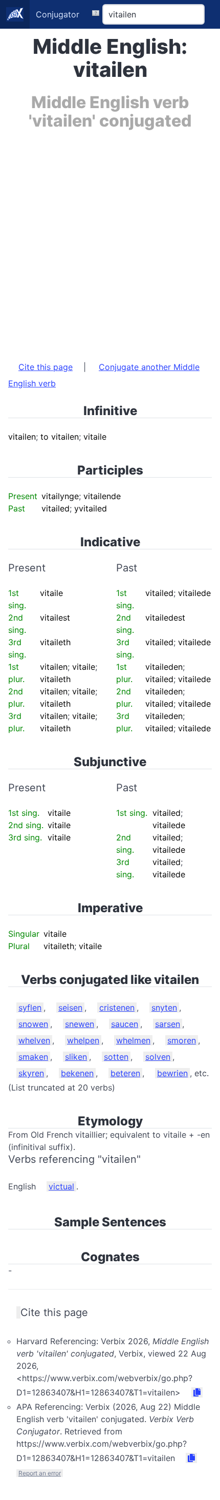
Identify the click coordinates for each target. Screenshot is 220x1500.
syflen (29, 1007)
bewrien (172, 1073)
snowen (33, 1024)
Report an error (39, 1473)
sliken (76, 1057)
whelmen (133, 1040)
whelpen (83, 1040)
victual (61, 1186)
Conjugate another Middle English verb (104, 375)
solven (157, 1057)
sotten (116, 1057)
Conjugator (57, 14)
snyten (164, 1007)
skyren (31, 1073)
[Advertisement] (110, 240)
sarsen (167, 1024)
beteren (125, 1073)
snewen (79, 1024)
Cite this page (45, 367)
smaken (33, 1057)
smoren (181, 1040)
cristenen (117, 1007)
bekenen (77, 1073)
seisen (70, 1007)
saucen (124, 1024)
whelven (34, 1040)
